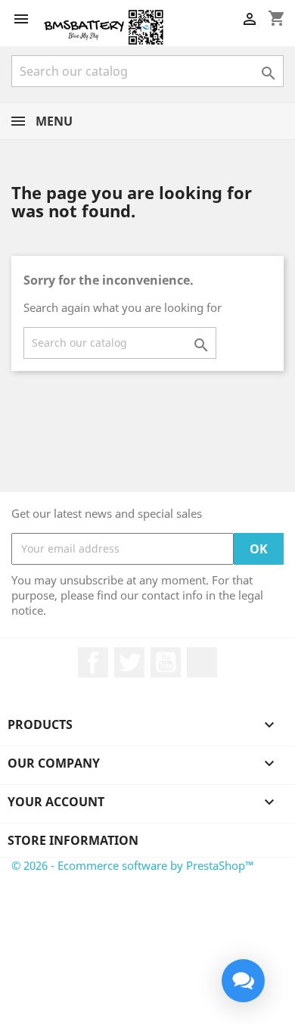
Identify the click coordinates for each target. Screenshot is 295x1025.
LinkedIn (202, 662)
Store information (73, 840)
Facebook (93, 662)
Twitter (129, 662)
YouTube (166, 662)
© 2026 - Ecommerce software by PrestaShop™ (132, 865)
